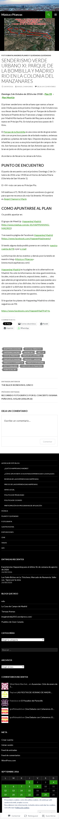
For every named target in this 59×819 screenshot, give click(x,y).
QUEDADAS (46, 55)
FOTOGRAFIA (7, 55)
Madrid (17, 55)
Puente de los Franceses (32, 366)
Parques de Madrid (12, 359)
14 (21, 790)
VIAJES (4, 543)
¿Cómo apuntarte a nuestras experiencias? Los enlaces (29, 474)
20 (13, 794)
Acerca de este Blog (10, 463)
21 (21, 794)
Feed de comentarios (10, 755)
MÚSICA (4, 511)
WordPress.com (8, 760)
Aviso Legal (9, 490)
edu (3, 601)
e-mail (23, 248)
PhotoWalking (10, 366)
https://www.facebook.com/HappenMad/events (26, 238)
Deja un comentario (46, 86)
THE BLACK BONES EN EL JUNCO (17, 383)
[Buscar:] (29, 650)
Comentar (47, 441)
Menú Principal (55, 14)
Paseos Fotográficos (13, 363)
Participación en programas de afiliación (23, 505)
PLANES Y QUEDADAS (31, 55)
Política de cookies (22, 808)
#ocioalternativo (33, 349)
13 (13, 790)
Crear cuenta (7, 740)
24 (45, 794)
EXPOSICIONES (7, 532)
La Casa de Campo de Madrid (14, 606)
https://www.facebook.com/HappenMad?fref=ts (25, 310)
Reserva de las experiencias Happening (21, 479)
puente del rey (10, 369)
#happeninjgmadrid (12, 349)
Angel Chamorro (25, 86)
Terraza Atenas (8, 611)
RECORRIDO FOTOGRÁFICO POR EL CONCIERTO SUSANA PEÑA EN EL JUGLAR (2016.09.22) (29, 395)
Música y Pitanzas (11, 14)
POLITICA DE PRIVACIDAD (14, 495)
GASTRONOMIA (7, 527)
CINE (3, 537)
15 (29, 790)
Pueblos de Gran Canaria (12, 622)
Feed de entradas (9, 750)
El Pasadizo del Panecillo (32, 700)
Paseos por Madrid (35, 363)
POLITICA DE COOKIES (13, 500)
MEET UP (41, 352)
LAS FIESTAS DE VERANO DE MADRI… (34, 692)
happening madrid (12, 352)
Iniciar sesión (7, 745)
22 (29, 794)
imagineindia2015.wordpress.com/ (16, 616)
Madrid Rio (29, 352)
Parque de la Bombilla (14, 131)
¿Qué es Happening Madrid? (16, 468)
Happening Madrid (31, 221)
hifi (3, 548)
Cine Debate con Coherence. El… (39, 709)
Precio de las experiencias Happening (21, 484)
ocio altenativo (11, 356)
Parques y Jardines (32, 359)
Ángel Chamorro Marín (15, 199)
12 (5, 790)
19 (5, 794)
